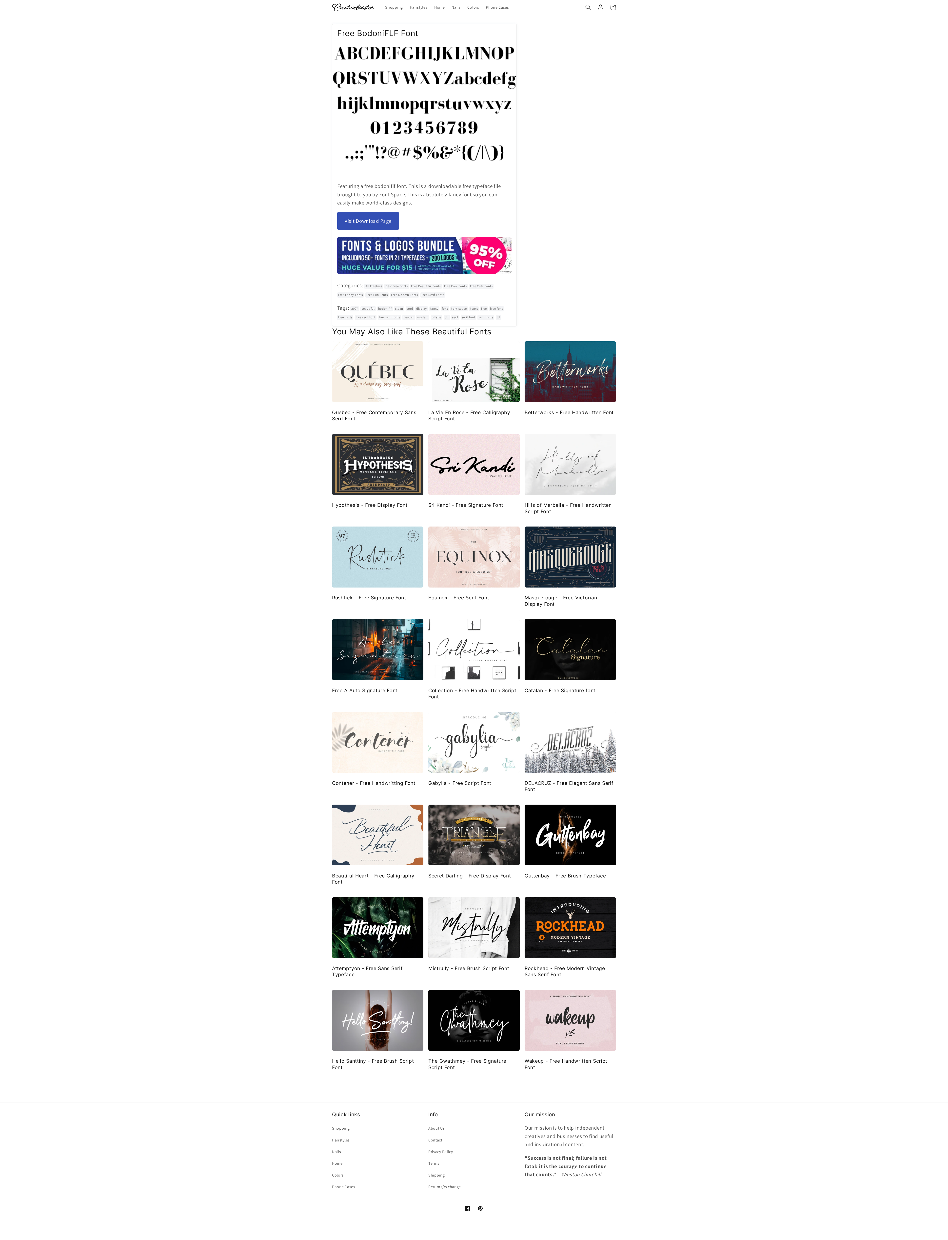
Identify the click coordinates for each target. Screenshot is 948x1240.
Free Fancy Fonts (350, 295)
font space (459, 308)
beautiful (368, 308)
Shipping (436, 1175)
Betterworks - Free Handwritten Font (569, 412)
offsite (436, 317)
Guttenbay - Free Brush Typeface (565, 876)
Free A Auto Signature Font (364, 690)
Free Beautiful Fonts (426, 286)
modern (422, 317)
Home (337, 1163)
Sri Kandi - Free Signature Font (465, 505)
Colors (338, 1175)
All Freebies (373, 286)
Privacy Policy (440, 1151)
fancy (434, 308)
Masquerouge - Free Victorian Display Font (561, 601)
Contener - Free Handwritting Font (373, 783)
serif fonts (485, 317)
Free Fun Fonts (377, 295)
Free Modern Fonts (404, 295)
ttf (498, 317)
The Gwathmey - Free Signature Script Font (467, 1064)
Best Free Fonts (396, 286)
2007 (354, 308)
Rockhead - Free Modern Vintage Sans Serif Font (565, 971)
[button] (588, 7)
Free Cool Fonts (455, 286)
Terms (433, 1163)
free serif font (365, 317)
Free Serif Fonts (432, 295)
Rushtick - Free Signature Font (369, 598)
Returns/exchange (444, 1186)
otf (447, 317)
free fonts (345, 317)
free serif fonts (389, 317)
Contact (435, 1140)
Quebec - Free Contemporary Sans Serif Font (374, 415)
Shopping (341, 1128)
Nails (336, 1151)
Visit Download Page (368, 221)
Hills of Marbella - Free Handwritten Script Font (568, 508)
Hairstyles (341, 1140)
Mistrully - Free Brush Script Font (468, 968)
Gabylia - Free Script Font (459, 783)
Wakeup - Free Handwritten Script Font (566, 1064)
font (445, 308)
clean (399, 308)
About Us (436, 1128)
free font (496, 308)
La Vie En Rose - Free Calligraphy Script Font (469, 415)
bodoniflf (385, 308)
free (484, 308)
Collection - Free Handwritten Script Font (472, 694)
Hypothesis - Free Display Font (370, 505)
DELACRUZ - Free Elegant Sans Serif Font (569, 786)
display (421, 308)
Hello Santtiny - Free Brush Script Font (373, 1064)
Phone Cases (343, 1186)
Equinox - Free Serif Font (458, 598)
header (408, 317)
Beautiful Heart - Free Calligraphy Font (373, 879)
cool (410, 308)
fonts (474, 308)
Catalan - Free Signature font (560, 690)
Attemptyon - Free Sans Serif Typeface (367, 971)
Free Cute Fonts (481, 286)
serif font (468, 317)
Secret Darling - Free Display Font (469, 876)
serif (455, 317)
